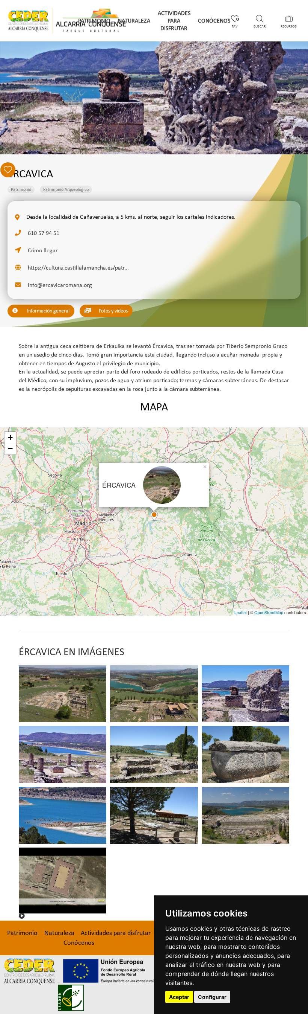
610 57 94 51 (42, 232)
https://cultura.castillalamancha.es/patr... (77, 267)
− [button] (10, 448)
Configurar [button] (212, 997)
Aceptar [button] (179, 997)
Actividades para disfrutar (174, 20)
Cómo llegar (42, 250)
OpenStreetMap (268, 612)
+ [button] (10, 437)
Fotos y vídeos (113, 311)
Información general (47, 311)
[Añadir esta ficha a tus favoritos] (288, 172)
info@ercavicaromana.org (59, 284)
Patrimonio (94, 20)
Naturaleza (134, 20)
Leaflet (240, 612)
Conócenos (214, 20)
